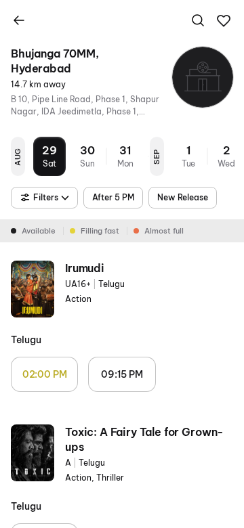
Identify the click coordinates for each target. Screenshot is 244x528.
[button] (223, 21)
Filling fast (100, 231)
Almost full (164, 231)
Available (39, 231)
